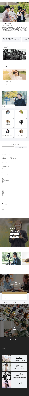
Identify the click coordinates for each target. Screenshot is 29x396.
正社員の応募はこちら (14, 234)
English (16, 344)
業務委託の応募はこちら (14, 236)
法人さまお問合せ (3, 348)
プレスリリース (3, 349)
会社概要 (2, 344)
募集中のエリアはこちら (4, 162)
